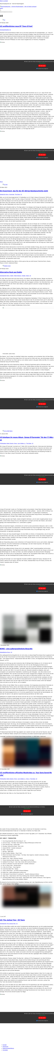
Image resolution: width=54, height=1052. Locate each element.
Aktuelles (6, 29)
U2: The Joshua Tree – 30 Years (12, 920)
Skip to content (4, 1)
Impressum (5, 1046)
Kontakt (5, 1044)
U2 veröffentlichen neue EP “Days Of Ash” (16, 26)
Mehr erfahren (42, 62)
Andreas (2, 29)
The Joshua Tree (11, 923)
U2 (10, 29)
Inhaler (23, 275)
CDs (4, 194)
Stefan (1, 194)
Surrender (11, 194)
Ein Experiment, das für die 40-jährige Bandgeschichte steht (24, 191)
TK (0, 443)
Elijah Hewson (17, 275)
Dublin (11, 275)
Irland (27, 275)
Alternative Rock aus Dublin (11, 272)
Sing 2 (27, 778)
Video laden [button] (42, 65)
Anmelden (5, 1050)
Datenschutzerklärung (8, 1048)
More (1, 181)
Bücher (5, 652)
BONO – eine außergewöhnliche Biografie (16, 649)
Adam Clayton (10, 443)
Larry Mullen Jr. (22, 443)
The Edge (17, 194)
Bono (7, 194)
